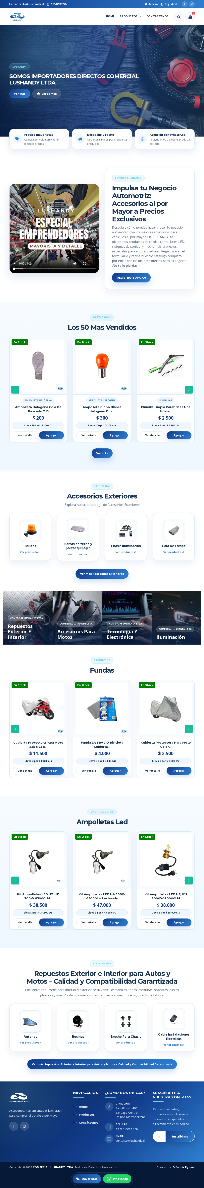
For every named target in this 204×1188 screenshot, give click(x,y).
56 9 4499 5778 (127, 1129)
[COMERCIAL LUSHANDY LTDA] (23, 1097)
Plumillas (102, 400)
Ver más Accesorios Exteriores (102, 574)
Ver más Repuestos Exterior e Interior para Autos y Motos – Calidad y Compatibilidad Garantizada (102, 1064)
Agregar (51, 435)
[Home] (21, 16)
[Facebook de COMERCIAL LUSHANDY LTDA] (13, 1126)
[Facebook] (184, 4)
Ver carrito (49, 94)
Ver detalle (25, 435)
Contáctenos (157, 16)
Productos (129, 16)
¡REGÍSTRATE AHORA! (131, 277)
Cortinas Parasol (165, 400)
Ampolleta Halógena (38, 400)
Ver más (102, 453)
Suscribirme (180, 1136)
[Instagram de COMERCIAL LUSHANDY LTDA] (24, 1126)
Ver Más (20, 94)
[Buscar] (178, 16)
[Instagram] (192, 4)
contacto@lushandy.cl (130, 1140)
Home (110, 16)
